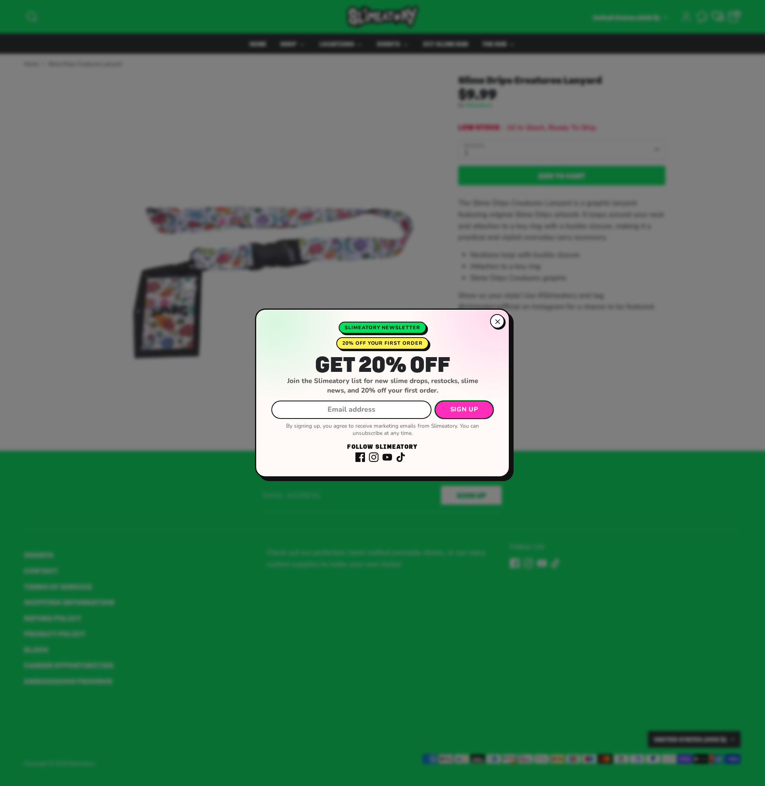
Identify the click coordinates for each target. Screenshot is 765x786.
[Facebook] (360, 457)
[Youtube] (387, 457)
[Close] (497, 321)
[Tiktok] (401, 457)
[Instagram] (374, 457)
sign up (464, 409)
